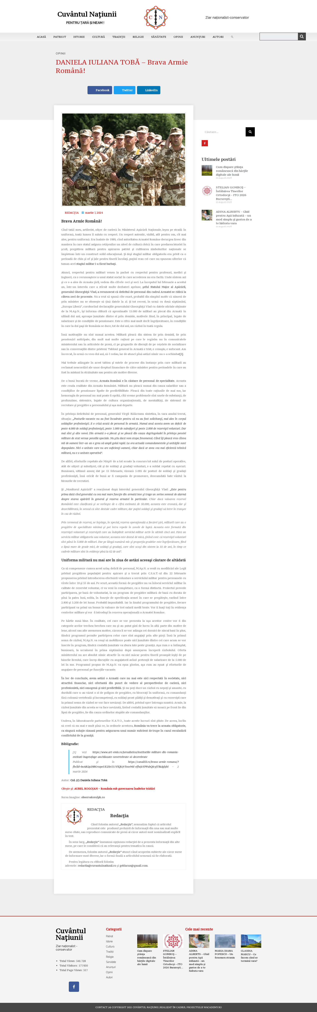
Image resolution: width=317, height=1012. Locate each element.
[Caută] (302, 36)
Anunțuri (197, 37)
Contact (101, 1007)
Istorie (79, 37)
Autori (218, 37)
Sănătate (158, 37)
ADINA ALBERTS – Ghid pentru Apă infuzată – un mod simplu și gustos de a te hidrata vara (234, 217)
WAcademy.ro (213, 1007)
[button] (232, 37)
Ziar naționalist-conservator (227, 17)
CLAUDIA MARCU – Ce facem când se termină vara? (249, 955)
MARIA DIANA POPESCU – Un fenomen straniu (225, 954)
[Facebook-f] (74, 987)
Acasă (41, 37)
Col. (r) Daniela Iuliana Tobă (88, 780)
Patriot (59, 37)
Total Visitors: (69, 965)
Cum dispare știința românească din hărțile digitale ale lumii (232, 170)
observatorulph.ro (93, 797)
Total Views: (67, 961)
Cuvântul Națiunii (86, 14)
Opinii (178, 37)
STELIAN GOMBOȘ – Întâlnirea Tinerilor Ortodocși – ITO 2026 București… (231, 193)
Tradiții (118, 37)
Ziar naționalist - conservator (66, 947)
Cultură (98, 37)
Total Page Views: (71, 970)
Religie (138, 37)
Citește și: (108, 788)
